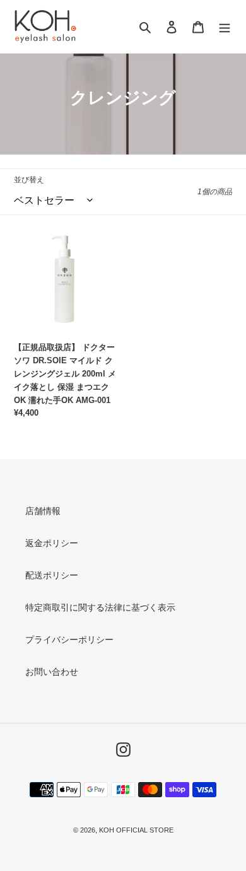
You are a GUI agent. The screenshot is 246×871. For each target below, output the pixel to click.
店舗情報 (43, 511)
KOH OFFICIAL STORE (136, 830)
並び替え (29, 179)
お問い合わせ (51, 672)
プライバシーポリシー (69, 639)
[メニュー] (224, 27)
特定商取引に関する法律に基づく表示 (100, 607)
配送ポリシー (51, 575)
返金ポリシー (51, 543)
